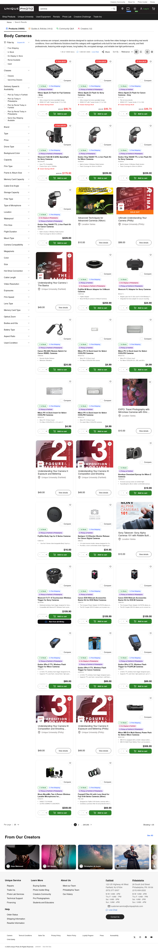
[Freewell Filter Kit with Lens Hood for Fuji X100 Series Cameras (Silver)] (94, 772)
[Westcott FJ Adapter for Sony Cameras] (134, 264)
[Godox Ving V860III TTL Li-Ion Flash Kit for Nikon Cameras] (94, 135)
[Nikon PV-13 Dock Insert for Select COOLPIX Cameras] (94, 391)
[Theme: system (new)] (135, 8)
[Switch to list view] (141, 52)
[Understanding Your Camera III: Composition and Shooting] (94, 454)
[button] (153, 8)
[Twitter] (134, 937)
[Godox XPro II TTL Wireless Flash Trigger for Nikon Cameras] (54, 642)
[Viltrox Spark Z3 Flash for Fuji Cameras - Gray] (54, 71)
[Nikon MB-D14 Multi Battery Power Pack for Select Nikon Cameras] (134, 707)
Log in (146, 8)
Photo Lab (66, 16)
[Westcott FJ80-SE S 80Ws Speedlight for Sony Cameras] (54, 135)
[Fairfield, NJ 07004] (122, 8)
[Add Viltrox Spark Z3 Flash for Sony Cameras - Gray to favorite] (110, 61)
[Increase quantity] (46, 114)
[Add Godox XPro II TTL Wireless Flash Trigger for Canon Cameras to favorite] (110, 633)
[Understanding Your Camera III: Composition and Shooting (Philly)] (54, 708)
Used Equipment (43, 16)
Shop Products (8, 16)
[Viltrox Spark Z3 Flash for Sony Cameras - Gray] (94, 71)
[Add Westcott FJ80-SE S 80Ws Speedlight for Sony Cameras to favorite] (70, 126)
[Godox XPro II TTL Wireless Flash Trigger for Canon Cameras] (94, 642)
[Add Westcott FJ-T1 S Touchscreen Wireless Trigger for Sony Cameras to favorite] (70, 566)
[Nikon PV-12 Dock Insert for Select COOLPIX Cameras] (134, 329)
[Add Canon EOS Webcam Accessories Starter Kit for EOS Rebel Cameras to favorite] (110, 566)
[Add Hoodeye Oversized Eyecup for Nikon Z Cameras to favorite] (150, 443)
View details (103, 242)
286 (87, 824)
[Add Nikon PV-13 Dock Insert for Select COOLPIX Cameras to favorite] (110, 381)
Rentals (56, 16)
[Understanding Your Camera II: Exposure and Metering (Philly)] (94, 708)
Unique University (25, 16)
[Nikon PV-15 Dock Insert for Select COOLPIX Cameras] (54, 391)
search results (21, 22)
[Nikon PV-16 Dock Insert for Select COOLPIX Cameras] (94, 329)
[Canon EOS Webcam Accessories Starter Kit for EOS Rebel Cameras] (94, 576)
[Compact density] (152, 52)
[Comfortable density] (147, 52)
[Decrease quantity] (39, 114)
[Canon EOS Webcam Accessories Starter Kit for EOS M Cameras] (134, 576)
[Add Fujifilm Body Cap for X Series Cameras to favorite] (70, 505)
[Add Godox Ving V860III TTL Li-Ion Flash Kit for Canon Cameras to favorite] (70, 190)
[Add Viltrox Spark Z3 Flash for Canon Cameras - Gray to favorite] (150, 61)
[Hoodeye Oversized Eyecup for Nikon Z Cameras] (134, 452)
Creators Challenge (82, 16)
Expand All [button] (21, 42)
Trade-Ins (97, 16)
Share (107, 52)
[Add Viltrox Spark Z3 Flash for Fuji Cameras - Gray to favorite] (70, 61)
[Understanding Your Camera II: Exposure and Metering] (54, 454)
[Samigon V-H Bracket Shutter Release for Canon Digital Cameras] (94, 514)
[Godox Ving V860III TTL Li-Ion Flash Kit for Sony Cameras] (134, 135)
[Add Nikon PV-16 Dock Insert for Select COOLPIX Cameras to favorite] (110, 320)
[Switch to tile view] (136, 52)
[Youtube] (151, 937)
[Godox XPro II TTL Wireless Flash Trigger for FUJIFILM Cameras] (134, 642)
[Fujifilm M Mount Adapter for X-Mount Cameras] (94, 264)
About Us (131, 2)
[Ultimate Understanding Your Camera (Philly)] (134, 200)
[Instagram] (140, 937)
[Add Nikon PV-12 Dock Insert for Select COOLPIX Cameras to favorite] (150, 320)
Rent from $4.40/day (56, 621)
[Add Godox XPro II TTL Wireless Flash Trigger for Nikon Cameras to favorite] (70, 633)
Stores (152, 2)
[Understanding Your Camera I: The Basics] (54, 265)
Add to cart (62, 114)
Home (9, 22)
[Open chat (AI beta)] (128, 8)
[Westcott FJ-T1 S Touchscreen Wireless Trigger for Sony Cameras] (54, 576)
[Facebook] (145, 937)
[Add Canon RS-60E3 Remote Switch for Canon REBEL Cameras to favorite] (70, 320)
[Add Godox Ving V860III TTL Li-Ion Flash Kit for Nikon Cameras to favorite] (110, 126)
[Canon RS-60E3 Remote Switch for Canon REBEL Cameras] (54, 329)
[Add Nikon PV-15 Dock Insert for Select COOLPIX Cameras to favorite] (70, 381)
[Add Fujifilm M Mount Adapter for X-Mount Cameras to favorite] (110, 255)
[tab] (15, 29)
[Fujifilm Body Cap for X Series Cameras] (54, 514)
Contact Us (115, 917)
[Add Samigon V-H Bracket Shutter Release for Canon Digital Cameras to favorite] (110, 505)
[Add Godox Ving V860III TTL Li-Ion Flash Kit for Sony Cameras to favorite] (150, 126)
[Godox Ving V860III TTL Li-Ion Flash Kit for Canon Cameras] (54, 199)
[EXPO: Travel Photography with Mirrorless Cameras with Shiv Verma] (134, 392)
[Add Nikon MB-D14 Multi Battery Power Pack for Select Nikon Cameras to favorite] (150, 698)
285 (84, 824)
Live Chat (95, 52)
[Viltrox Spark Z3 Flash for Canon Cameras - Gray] (134, 71)
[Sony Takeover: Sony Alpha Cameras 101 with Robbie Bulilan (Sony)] (134, 515)
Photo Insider (142, 2)
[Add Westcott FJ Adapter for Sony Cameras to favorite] (150, 255)
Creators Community (117, 2)
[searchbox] (78, 8)
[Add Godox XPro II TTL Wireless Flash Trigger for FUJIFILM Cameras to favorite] (150, 633)
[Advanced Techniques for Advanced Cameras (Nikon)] (94, 200)
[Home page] (18, 8)
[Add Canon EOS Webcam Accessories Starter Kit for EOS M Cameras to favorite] (150, 566)
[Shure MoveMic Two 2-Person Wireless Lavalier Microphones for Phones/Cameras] (54, 772)
